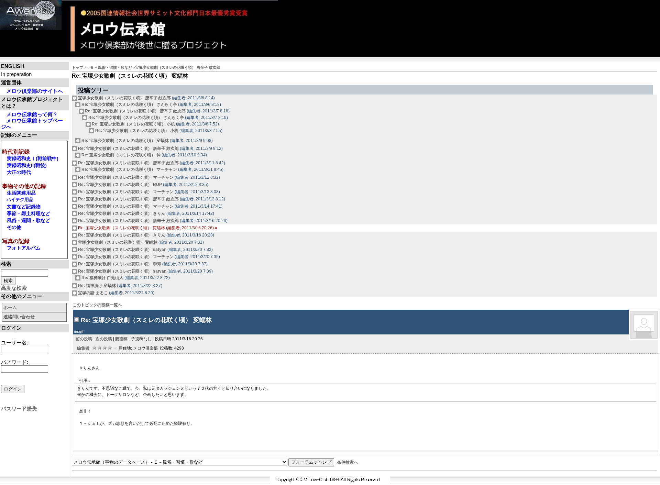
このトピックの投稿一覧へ (97, 304)
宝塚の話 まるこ (92, 292)
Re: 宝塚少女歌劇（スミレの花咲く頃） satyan (121, 249)
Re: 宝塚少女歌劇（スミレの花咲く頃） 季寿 (119, 264)
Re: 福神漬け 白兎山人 (101, 277)
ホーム (10, 307)
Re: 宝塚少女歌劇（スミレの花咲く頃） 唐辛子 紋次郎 (135, 111)
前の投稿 (84, 339)
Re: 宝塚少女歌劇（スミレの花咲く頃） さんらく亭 (128, 104)
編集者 (83, 348)
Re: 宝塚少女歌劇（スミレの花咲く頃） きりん (121, 213)
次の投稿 (104, 339)
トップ (77, 67)
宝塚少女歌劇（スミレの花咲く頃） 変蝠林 (117, 242)
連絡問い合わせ (19, 316)
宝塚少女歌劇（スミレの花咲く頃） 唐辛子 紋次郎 (177, 67)
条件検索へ (347, 462)
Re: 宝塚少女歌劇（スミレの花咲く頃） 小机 (133, 124)
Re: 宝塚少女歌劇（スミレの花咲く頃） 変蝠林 (124, 140)
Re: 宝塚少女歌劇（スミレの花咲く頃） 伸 (120, 155)
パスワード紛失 (19, 408)
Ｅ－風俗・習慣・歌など (111, 67)
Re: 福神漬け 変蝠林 (96, 285)
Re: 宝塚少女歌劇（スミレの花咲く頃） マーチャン (128, 169)
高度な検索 (14, 288)
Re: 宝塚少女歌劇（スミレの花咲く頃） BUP (119, 184)
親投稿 (121, 339)
